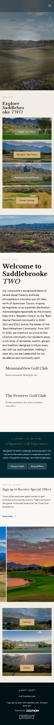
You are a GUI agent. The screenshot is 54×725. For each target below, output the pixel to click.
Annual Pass (37, 466)
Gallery (27, 668)
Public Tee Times (27, 131)
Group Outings (26, 200)
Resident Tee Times (27, 154)
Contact (27, 622)
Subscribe (7, 516)
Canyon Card (17, 466)
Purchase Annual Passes (27, 177)
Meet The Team (27, 645)
